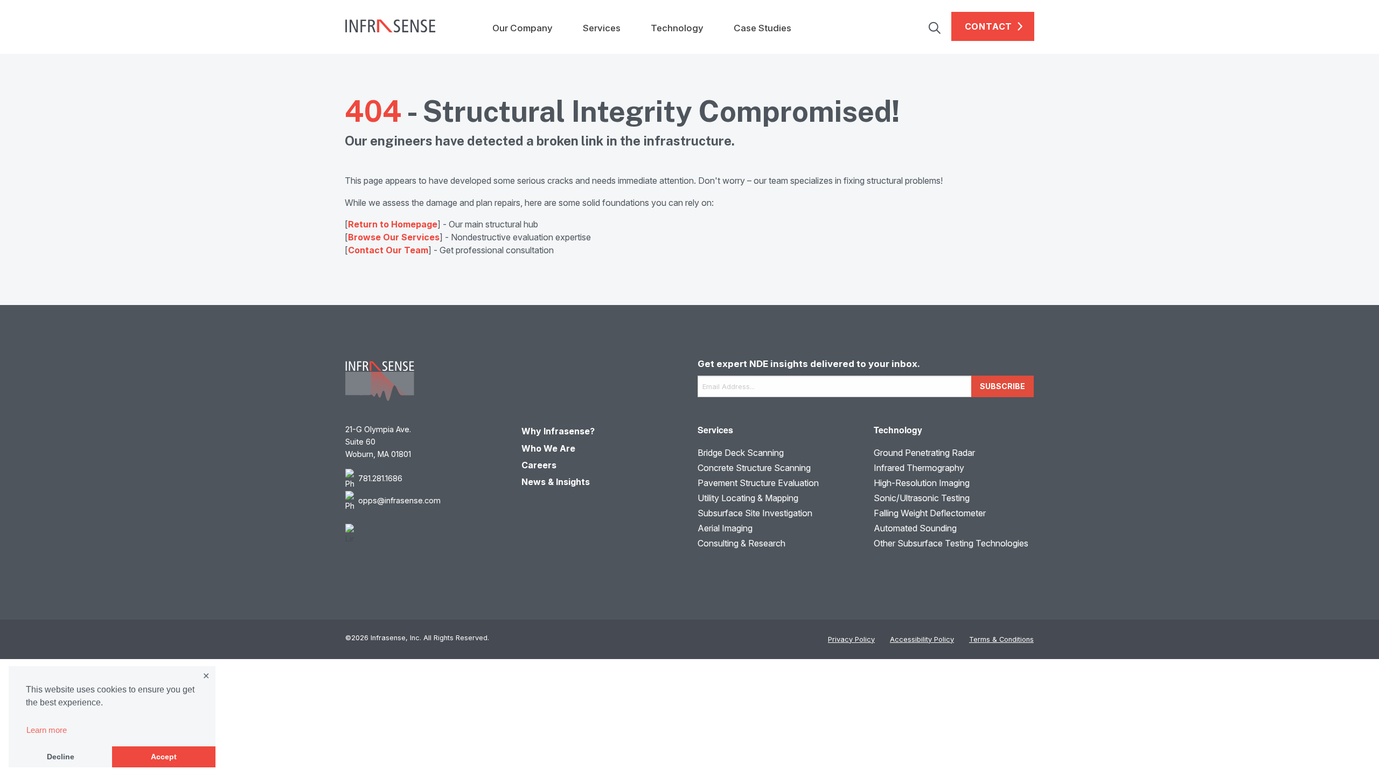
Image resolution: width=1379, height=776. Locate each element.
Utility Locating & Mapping (748, 498)
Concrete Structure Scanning (754, 467)
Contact (989, 26)
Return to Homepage (392, 224)
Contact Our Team (388, 250)
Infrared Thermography (919, 467)
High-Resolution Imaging (922, 482)
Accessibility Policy (922, 639)
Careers (538, 465)
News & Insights (555, 481)
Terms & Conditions (1001, 639)
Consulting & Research (741, 543)
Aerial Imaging (725, 528)
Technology (677, 28)
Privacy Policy (851, 639)
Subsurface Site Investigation (755, 513)
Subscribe (1002, 386)
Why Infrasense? (558, 431)
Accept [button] (164, 756)
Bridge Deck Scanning (741, 452)
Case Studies (762, 28)
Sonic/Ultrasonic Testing (922, 498)
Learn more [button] (46, 730)
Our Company (522, 28)
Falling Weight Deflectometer (930, 513)
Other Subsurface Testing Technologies (951, 543)
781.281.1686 (380, 478)
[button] (940, 26)
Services (602, 28)
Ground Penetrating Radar (924, 452)
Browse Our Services (394, 237)
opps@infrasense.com (399, 500)
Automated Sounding (915, 528)
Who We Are (548, 448)
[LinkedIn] (425, 534)
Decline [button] (60, 756)
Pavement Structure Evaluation (758, 482)
